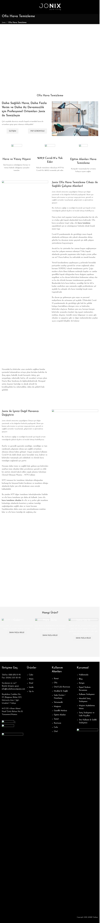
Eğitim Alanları (60, 715)
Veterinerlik (58, 702)
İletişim (81, 683)
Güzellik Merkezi (60, 711)
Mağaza (57, 706)
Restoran (57, 723)
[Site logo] (50, 7)
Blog (80, 679)
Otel (56, 731)
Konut (56, 679)
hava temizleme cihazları (11, 500)
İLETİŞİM (12, 131)
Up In (31, 691)
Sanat (56, 719)
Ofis (55, 683)
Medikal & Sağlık (61, 691)
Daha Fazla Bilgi (16, 632)
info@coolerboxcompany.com (13, 689)
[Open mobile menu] (3, 7)
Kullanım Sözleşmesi (87, 694)
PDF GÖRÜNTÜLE (37, 131)
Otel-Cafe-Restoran (62, 687)
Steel (31, 683)
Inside (31, 687)
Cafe (56, 727)
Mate (31, 679)
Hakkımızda (83, 675)
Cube (31, 675)
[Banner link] (16, 619)
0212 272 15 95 (15, 675)
